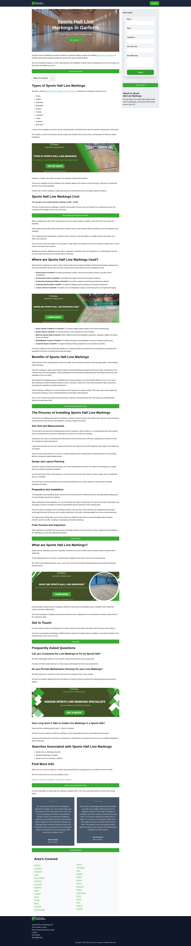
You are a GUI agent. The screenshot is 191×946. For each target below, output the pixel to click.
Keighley (79, 906)
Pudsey (37, 900)
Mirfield (79, 877)
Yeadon (79, 864)
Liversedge (80, 867)
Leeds (58, 779)
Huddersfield (80, 893)
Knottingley (38, 884)
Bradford (79, 874)
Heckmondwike (39, 910)
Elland (78, 896)
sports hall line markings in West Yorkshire (61, 91)
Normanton (51, 779)
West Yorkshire (66, 779)
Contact (154, 3)
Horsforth (37, 894)
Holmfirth (79, 909)
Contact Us (75, 641)
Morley (36, 890)
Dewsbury (37, 906)
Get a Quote (74, 40)
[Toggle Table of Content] (51, 78)
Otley (78, 871)
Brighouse (80, 887)
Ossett (36, 897)
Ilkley (78, 902)
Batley (36, 903)
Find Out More (75, 538)
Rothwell (35, 779)
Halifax (78, 899)
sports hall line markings (105, 55)
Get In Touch (140, 85)
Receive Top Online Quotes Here (76, 406)
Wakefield (37, 887)
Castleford (42, 779)
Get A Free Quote (75, 850)
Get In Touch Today (75, 71)
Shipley (79, 883)
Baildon (79, 880)
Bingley (79, 890)
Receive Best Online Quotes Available (75, 215)
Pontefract (37, 881)
